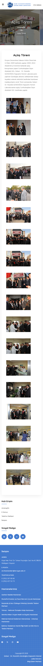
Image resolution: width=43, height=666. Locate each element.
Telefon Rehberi (8, 516)
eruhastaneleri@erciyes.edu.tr (13, 571)
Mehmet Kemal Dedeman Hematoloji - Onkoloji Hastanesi (20, 620)
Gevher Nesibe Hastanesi (11, 595)
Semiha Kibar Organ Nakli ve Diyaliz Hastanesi (20, 615)
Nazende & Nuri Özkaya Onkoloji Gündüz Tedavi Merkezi (20, 604)
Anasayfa (21, 27)
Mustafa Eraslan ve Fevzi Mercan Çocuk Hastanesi (21, 599)
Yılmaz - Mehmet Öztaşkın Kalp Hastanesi (18, 610)
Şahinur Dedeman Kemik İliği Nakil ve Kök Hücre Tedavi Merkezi (20, 627)
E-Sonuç (5, 512)
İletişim (4, 520)
